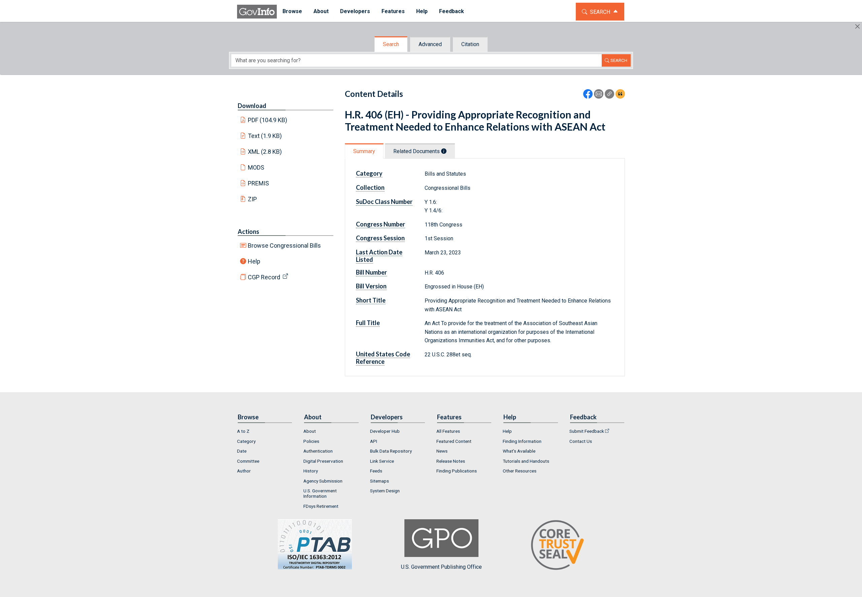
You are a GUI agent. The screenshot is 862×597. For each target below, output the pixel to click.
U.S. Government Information (320, 493)
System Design (385, 490)
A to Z (243, 431)
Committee (248, 461)
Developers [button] (355, 11)
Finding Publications (456, 470)
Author (244, 470)
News (441, 451)
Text (265, 135)
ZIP (252, 199)
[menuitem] (292, 12)
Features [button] (393, 11)
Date (241, 451)
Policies (311, 441)
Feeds (376, 470)
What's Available (519, 451)
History (310, 470)
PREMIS (258, 183)
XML (265, 151)
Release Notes (450, 461)
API (373, 441)
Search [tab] (391, 44)
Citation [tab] (470, 44)
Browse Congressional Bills (284, 245)
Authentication (318, 451)
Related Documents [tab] (417, 151)
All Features (448, 431)
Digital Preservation (323, 461)
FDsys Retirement (320, 506)
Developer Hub (385, 431)
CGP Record (264, 277)
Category (246, 441)
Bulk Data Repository (391, 451)
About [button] (321, 11)
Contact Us (580, 441)
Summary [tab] (364, 151)
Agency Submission (322, 481)
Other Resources (519, 470)
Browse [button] (292, 11)
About (309, 431)
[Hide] (857, 26)
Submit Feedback (586, 431)
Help (254, 261)
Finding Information (522, 441)
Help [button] (422, 11)
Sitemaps (379, 481)
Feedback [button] (451, 11)
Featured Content (453, 441)
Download (252, 105)
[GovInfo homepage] (257, 12)
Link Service (382, 461)
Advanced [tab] (430, 44)
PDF (268, 120)
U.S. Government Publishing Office (441, 567)
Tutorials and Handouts (526, 461)
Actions (248, 231)
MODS (256, 167)
